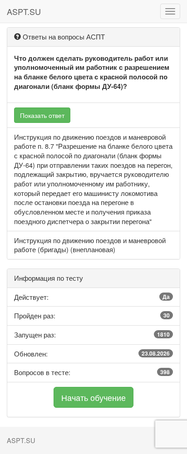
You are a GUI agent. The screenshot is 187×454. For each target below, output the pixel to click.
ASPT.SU (24, 11)
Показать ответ (42, 115)
